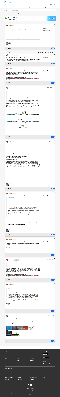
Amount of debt (20, 370)
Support (50, 1)
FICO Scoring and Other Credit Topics (16, 7)
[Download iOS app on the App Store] (45, 354)
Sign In (54, 4)
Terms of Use (32, 356)
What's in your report (33, 370)
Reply (53, 48)
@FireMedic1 (9, 288)
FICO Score (45, 28)
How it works (7, 356)
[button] (54, 24)
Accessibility (32, 364)
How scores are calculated (9, 377)
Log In (54, 1)
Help (51, 4)
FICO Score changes (46, 30)
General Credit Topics (27, 7)
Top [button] (6, 347)
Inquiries (31, 375)
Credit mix (19, 375)
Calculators (32, 379)
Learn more (38, 390)
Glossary (44, 377)
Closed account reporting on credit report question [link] (40, 7)
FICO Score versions (8, 375)
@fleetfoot (9, 91)
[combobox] (33, 10)
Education (41, 1)
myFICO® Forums (12, 4)
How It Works (15, 1)
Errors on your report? (33, 377)
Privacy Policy (32, 360)
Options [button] (55, 7)
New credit (19, 377)
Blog (18, 360)
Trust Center (32, 358)
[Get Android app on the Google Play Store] (45, 357)
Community (46, 1)
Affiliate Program (32, 362)
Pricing (19, 1)
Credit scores (7, 370)
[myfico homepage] (8, 2)
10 (46, 318)
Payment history (7, 379)
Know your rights (45, 370)
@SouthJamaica (10, 197)
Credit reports (20, 379)
